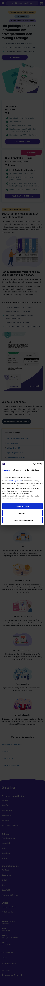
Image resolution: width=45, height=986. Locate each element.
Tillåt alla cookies (22, 506)
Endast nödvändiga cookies (22, 520)
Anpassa (21, 513)
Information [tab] (17, 470)
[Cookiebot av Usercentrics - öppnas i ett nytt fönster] (33, 464)
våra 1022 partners (15, 481)
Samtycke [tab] (6, 470)
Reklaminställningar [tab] (31, 470)
